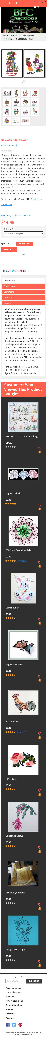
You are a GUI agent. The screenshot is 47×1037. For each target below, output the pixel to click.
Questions (8, 297)
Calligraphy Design (15, 950)
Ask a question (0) (9, 145)
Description (9, 280)
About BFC (10, 996)
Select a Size (10, 229)
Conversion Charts (14, 992)
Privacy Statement (14, 1001)
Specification (10, 286)
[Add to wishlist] (39, 448)
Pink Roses (11, 779)
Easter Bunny (12, 608)
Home (5, 35)
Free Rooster (12, 721)
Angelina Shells (13, 493)
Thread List (6, 204)
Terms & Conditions (14, 1005)
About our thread (13, 988)
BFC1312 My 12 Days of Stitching (22, 436)
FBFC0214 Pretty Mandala (18, 550)
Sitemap (9, 1009)
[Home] (23, 16)
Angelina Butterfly (15, 664)
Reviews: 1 (21, 732)
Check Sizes (36, 199)
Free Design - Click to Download (16, 215)
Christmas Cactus (14, 836)
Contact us (10, 1013)
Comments (9, 291)
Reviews (7, 303)
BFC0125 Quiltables (15, 893)
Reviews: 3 (21, 560)
